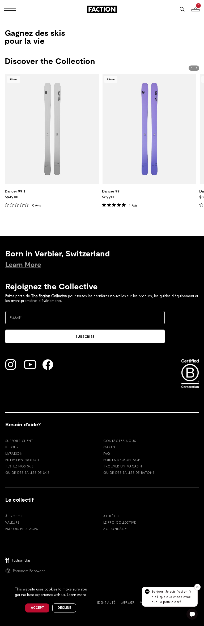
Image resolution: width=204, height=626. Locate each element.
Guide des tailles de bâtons (128, 472)
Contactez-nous (119, 441)
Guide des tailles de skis (27, 472)
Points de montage (121, 460)
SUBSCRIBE (85, 336)
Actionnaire (115, 529)
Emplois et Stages (21, 529)
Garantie (111, 447)
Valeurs (12, 522)
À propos (13, 516)
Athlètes (111, 516)
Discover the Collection (50, 61)
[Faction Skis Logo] (102, 9)
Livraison (13, 453)
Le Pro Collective (119, 522)
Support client (19, 441)
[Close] (93, 580)
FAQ (106, 453)
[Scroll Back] (191, 68)
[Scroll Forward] (196, 68)
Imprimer (127, 602)
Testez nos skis (19, 466)
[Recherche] (182, 9)
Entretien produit (22, 460)
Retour (12, 447)
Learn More (23, 265)
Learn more (76, 594)
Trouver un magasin (122, 466)
